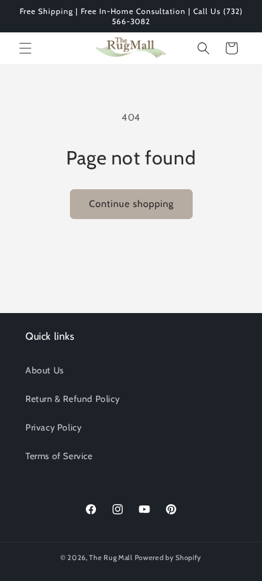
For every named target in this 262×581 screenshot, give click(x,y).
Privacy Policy (53, 427)
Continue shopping (131, 204)
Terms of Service (59, 456)
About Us (44, 370)
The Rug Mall (110, 557)
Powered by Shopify (168, 557)
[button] (25, 48)
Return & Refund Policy (72, 398)
